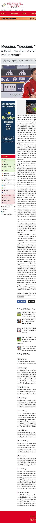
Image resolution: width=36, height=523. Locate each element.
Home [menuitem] (3, 13)
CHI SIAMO (33, 516)
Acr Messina (24, 293)
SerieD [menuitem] (24, 13)
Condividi (22, 301)
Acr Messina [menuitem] (14, 13)
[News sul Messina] (12, 5)
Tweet (32, 301)
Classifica (5, 156)
